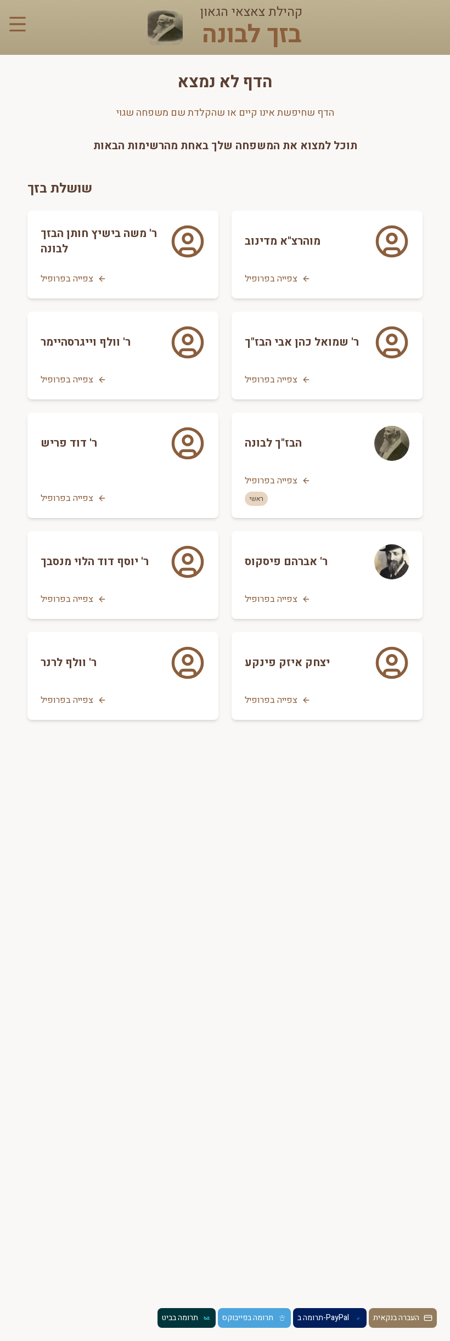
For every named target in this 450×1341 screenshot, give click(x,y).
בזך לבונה (251, 35)
